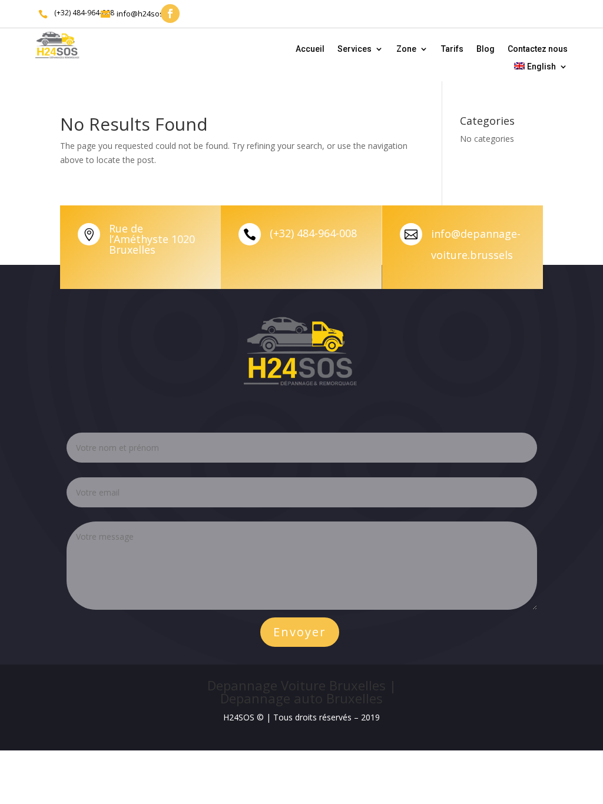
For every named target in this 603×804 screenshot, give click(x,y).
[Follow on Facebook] (170, 13)
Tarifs (452, 49)
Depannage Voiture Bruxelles (296, 685)
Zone (406, 49)
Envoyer (299, 632)
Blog (485, 49)
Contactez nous (538, 49)
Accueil (310, 49)
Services (354, 49)
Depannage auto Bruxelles (301, 698)
